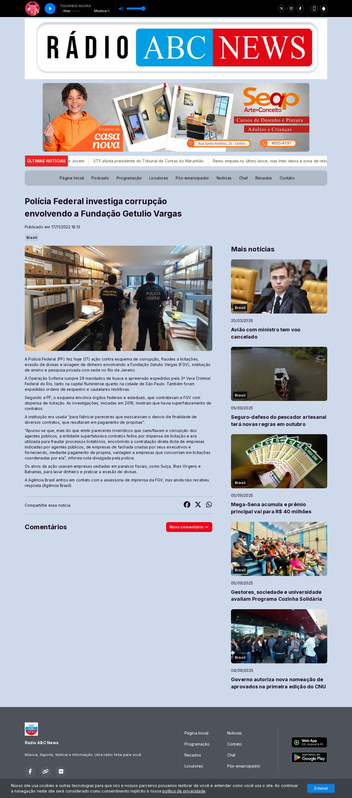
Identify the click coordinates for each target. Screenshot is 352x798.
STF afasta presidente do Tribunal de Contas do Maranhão (103, 161)
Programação (129, 178)
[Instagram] (291, 8)
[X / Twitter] (281, 8)
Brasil (31, 237)
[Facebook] (300, 8)
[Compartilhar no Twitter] (198, 505)
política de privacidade (183, 791)
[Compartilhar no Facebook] (187, 505)
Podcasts (100, 178)
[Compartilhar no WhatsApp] (209, 505)
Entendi (321, 788)
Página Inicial (72, 178)
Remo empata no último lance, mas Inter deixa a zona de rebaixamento (233, 161)
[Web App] (314, 8)
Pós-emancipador (192, 178)
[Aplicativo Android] (323, 8)
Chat (243, 178)
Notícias (224, 178)
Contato (287, 178)
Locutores (158, 178)
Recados (263, 178)
